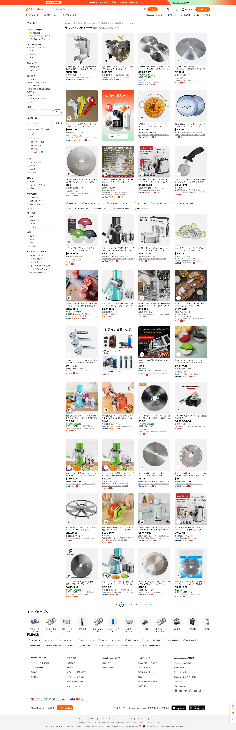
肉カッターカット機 (54, 646)
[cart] (176, 10)
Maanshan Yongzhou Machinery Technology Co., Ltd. (154, 484)
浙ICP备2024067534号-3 (180, 726)
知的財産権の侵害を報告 (147, 681)
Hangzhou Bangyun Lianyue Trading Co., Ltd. (154, 135)
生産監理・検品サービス (76, 681)
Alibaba (67, 23)
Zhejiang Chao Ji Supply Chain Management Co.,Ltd (82, 484)
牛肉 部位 (71, 646)
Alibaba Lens (36, 708)
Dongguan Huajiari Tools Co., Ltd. (150, 82)
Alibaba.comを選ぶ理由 (40, 663)
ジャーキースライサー (121, 209)
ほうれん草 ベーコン (106, 646)
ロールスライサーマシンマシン (41, 640)
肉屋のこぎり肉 (133, 640)
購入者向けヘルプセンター (148, 663)
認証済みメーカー (109, 663)
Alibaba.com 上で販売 (182, 663)
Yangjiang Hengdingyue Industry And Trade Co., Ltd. (191, 192)
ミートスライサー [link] (131, 23)
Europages (154, 719)
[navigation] (44, 314)
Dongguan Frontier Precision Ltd (78, 193)
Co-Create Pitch (37, 668)
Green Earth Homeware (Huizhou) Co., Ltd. (118, 259)
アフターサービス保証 (75, 677)
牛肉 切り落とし (86, 646)
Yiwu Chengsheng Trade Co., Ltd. (114, 540)
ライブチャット (144, 668)
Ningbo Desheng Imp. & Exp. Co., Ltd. (189, 261)
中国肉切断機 (35, 646)
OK (57, 112)
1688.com (92, 719)
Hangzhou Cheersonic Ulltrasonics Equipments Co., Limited (154, 314)
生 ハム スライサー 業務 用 (151, 646)
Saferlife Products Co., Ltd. (76, 316)
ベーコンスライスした (66, 640)
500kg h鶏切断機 (173, 640)
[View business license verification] (140, 726)
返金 (140, 677)
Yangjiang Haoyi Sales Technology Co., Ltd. (82, 262)
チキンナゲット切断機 (152, 640)
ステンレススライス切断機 (184, 203)
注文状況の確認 (180, 672)
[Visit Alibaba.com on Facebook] (175, 690)
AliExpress (83, 719)
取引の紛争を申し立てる (147, 672)
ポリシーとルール (73, 686)
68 (151, 605)
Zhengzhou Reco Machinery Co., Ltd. (189, 80)
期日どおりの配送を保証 (76, 672)
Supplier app (129, 708)
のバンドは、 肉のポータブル (78, 209)
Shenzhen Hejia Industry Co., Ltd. (187, 374)
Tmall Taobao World (106, 719)
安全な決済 (71, 663)
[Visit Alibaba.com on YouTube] (195, 690)
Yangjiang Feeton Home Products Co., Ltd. (118, 426)
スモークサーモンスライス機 (111, 640)
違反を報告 (142, 686)
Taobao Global (128, 719)
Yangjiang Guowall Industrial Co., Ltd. (152, 259)
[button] (144, 9)
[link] (233, 706)
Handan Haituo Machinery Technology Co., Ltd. (191, 426)
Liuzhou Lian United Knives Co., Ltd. (188, 484)
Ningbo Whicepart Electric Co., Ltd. (79, 77)
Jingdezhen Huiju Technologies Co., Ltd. (117, 77)
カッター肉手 (141, 203)
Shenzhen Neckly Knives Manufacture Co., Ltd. (154, 431)
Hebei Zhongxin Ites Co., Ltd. (149, 190)
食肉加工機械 (116, 23)
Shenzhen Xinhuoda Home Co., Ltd (79, 371)
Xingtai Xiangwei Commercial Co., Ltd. (152, 373)
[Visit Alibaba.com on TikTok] (200, 690)
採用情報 (34, 677)
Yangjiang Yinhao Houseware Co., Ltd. (189, 319)
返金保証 (70, 668)
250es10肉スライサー (160, 203)
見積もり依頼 (108, 668)
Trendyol (144, 719)
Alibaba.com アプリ (145, 708)
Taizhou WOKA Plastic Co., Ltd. (113, 195)
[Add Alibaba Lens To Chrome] (65, 707)
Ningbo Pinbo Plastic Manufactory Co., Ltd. (82, 138)
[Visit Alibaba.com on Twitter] (185, 690)
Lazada (118, 719)
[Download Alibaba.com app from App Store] (178, 707)
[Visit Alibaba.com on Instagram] (190, 690)
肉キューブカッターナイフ (93, 203)
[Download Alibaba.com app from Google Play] (197, 707)
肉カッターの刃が (142, 209)
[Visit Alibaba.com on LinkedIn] (180, 690)
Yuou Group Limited (109, 314)
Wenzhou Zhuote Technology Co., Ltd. (80, 428)
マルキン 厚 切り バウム (128, 646)
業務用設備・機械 (81, 23)
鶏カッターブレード (87, 640)
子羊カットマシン (101, 209)
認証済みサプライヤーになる (185, 677)
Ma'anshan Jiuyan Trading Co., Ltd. (115, 486)
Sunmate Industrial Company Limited (80, 538)
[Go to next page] (156, 604)
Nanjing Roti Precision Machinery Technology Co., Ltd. (191, 135)
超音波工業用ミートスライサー (120, 203)
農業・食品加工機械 (99, 23)
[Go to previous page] (116, 604)
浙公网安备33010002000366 (158, 726)
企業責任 (34, 672)
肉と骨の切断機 (191, 640)
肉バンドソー (73, 203)
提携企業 (177, 681)
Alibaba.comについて (39, 658)
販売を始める (179, 668)
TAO (137, 719)
